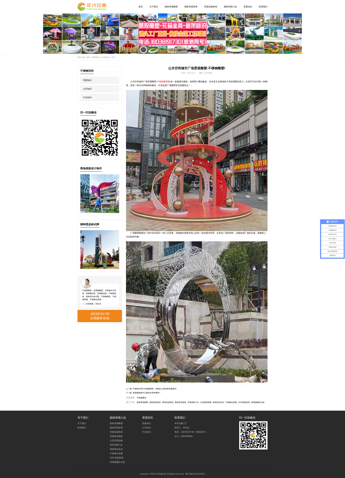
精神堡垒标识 (218, 402)
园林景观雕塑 (171, 7)
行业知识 (105, 57)
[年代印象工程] (91, 7)
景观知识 (248, 7)
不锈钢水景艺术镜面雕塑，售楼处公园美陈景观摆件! (155, 389)
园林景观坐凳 (190, 7)
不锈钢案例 (141, 398)
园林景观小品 (230, 7)
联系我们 (263, 7)
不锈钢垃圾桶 (231, 402)
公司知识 (87, 89)
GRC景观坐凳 (244, 402)
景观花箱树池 (210, 7)
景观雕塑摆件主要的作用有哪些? (146, 393)
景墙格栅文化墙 (257, 402)
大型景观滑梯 (205, 402)
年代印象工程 (160, 474)
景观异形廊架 (180, 402)
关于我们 (153, 7)
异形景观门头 (193, 402)
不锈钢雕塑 (162, 81)
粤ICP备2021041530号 (195, 474)
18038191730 (99, 314)
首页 (140, 7)
